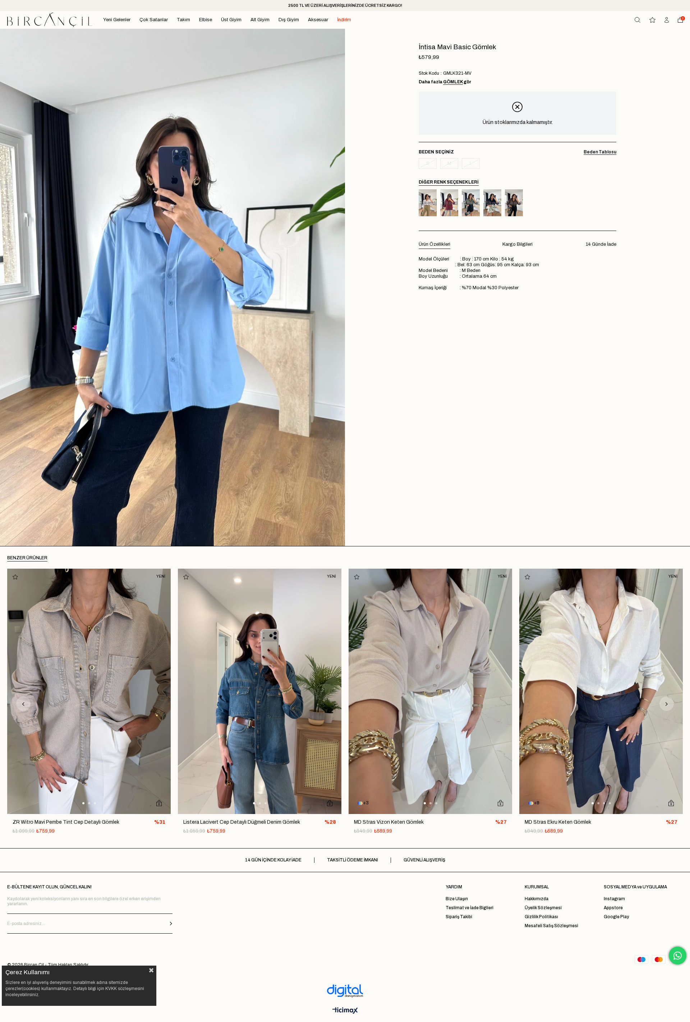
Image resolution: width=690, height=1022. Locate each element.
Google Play (616, 916)
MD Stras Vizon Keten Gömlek (389, 822)
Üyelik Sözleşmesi (543, 907)
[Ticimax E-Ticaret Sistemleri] (345, 1011)
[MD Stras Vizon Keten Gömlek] (430, 691)
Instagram (614, 898)
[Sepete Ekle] (159, 803)
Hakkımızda (536, 898)
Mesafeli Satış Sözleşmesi (551, 925)
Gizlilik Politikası (541, 916)
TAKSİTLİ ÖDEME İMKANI (352, 860)
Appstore (613, 907)
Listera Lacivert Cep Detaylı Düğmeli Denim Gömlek (241, 822)
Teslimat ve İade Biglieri (469, 907)
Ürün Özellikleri (434, 244)
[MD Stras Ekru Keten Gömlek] (601, 691)
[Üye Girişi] (666, 20)
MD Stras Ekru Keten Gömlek (558, 822)
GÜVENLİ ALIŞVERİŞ (424, 860)
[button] (83, 803)
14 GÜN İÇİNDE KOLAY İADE (273, 860)
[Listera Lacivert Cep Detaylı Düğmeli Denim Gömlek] (259, 691)
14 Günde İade (601, 244)
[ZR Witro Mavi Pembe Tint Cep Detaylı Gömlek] (89, 691)
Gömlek (453, 81)
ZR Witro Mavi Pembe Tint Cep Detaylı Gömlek (66, 822)
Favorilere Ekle (15, 576)
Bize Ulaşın (457, 898)
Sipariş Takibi (459, 916)
